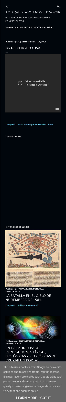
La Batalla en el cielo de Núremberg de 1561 (28, 297)
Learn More (26, 398)
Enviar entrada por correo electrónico (35, 124)
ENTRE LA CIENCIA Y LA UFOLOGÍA (25, 27)
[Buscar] (59, 5)
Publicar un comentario (28, 305)
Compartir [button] (10, 124)
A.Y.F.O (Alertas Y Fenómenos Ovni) (32, 12)
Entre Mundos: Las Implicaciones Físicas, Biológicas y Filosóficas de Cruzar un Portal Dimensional (30, 356)
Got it (45, 398)
